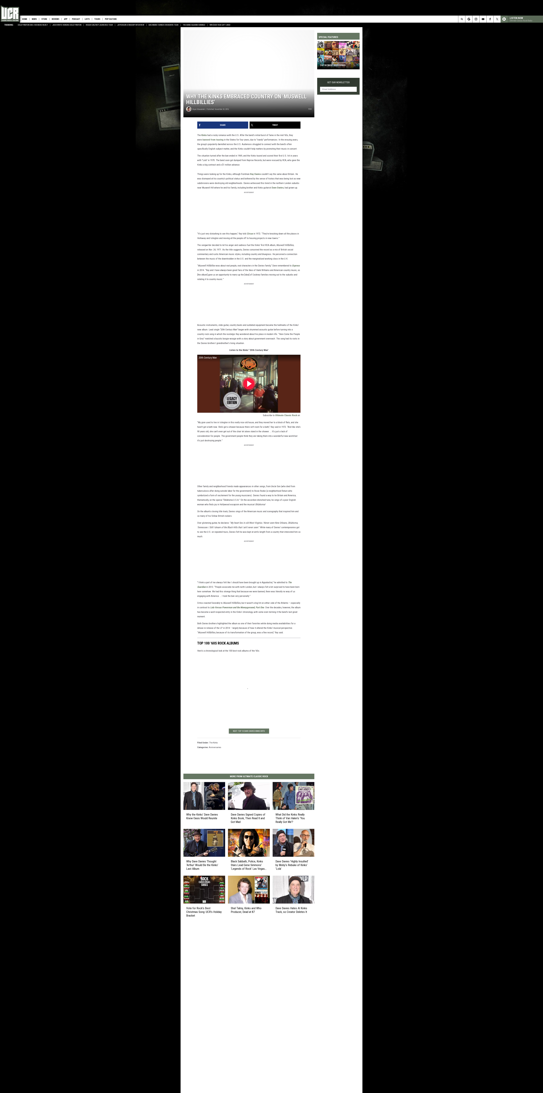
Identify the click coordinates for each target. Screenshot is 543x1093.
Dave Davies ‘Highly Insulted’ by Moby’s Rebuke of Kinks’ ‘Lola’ (291, 865)
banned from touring (212, 139)
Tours (97, 19)
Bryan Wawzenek (198, 109)
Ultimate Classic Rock (286, 415)
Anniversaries (215, 747)
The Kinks (213, 743)
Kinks (204, 135)
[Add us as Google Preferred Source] (468, 19)
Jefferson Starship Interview (130, 25)
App (65, 19)
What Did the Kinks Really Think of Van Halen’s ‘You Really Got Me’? (290, 818)
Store (44, 19)
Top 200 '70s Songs (329, 65)
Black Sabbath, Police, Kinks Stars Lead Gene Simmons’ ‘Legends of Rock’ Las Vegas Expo (248, 865)
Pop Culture (111, 19)
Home (24, 19)
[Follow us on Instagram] (475, 19)
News (34, 19)
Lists (87, 19)
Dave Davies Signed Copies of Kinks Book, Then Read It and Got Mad (248, 818)
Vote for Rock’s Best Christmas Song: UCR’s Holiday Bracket (204, 911)
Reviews (55, 19)
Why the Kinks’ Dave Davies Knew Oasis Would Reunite (202, 816)
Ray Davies (255, 174)
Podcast (76, 19)
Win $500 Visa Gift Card (220, 25)
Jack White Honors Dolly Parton (66, 25)
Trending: (9, 25)
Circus (250, 233)
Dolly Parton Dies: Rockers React (33, 25)
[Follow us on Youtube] (483, 19)
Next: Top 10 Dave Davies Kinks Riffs (249, 731)
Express (296, 265)
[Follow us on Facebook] (490, 19)
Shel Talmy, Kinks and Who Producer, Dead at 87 (246, 909)
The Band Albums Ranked (194, 25)
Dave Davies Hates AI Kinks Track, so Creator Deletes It (291, 909)
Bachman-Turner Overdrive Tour (163, 25)
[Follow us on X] (497, 19)
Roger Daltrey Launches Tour (99, 25)
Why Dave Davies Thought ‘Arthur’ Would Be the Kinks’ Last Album (202, 865)
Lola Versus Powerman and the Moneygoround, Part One (237, 607)
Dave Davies (278, 187)
